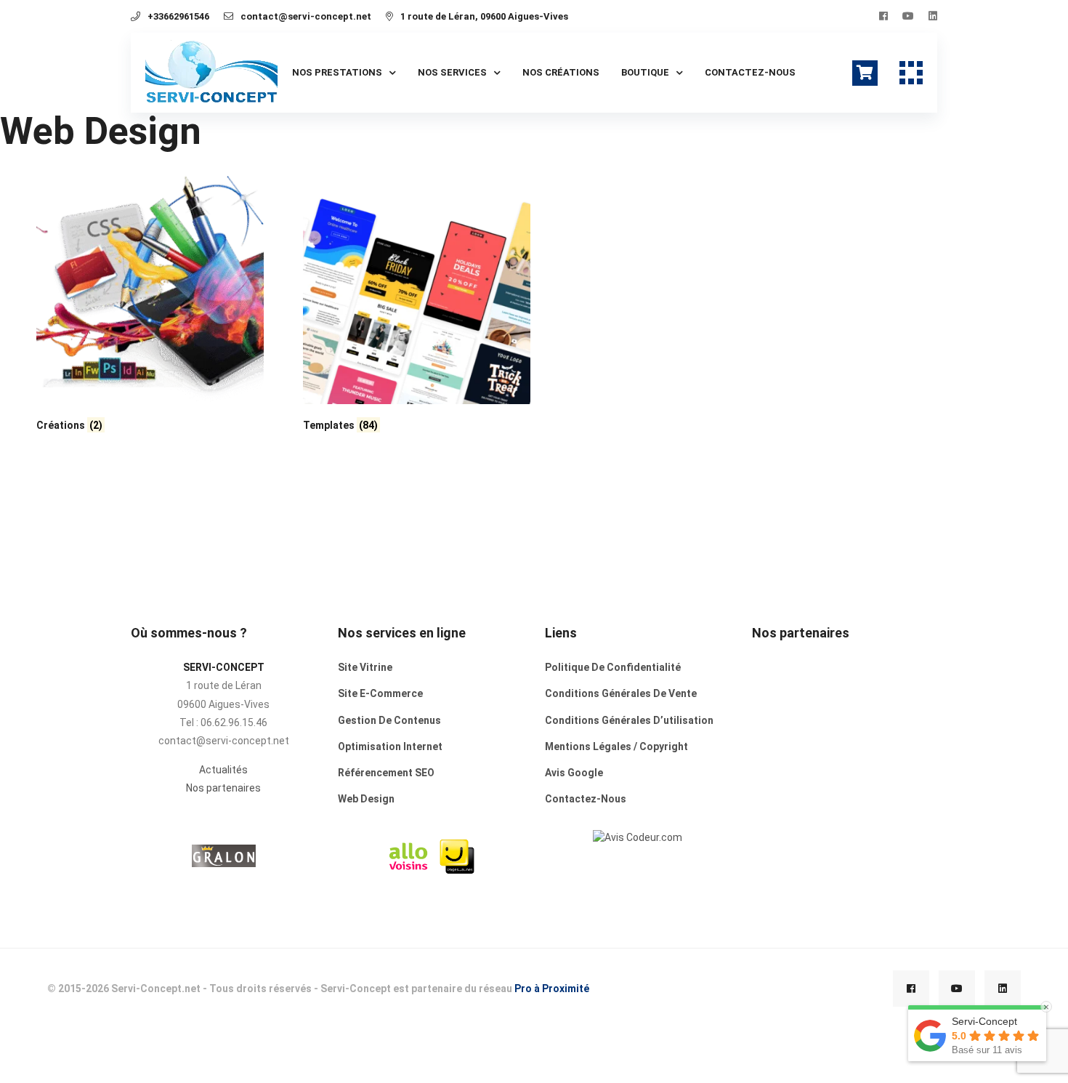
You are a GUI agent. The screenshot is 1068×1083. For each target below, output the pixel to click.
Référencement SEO (386, 772)
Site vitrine (365, 667)
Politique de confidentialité (613, 667)
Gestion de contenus (389, 720)
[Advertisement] (845, 768)
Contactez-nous (750, 72)
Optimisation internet (390, 746)
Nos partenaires (223, 788)
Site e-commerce (380, 693)
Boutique (645, 72)
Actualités (223, 770)
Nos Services (452, 72)
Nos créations (560, 72)
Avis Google (574, 772)
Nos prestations (337, 72)
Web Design (366, 799)
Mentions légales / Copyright (616, 746)
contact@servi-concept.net (305, 16)
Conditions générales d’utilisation (629, 720)
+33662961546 (178, 16)
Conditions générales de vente (621, 693)
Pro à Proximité (551, 988)
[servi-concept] (637, 836)
